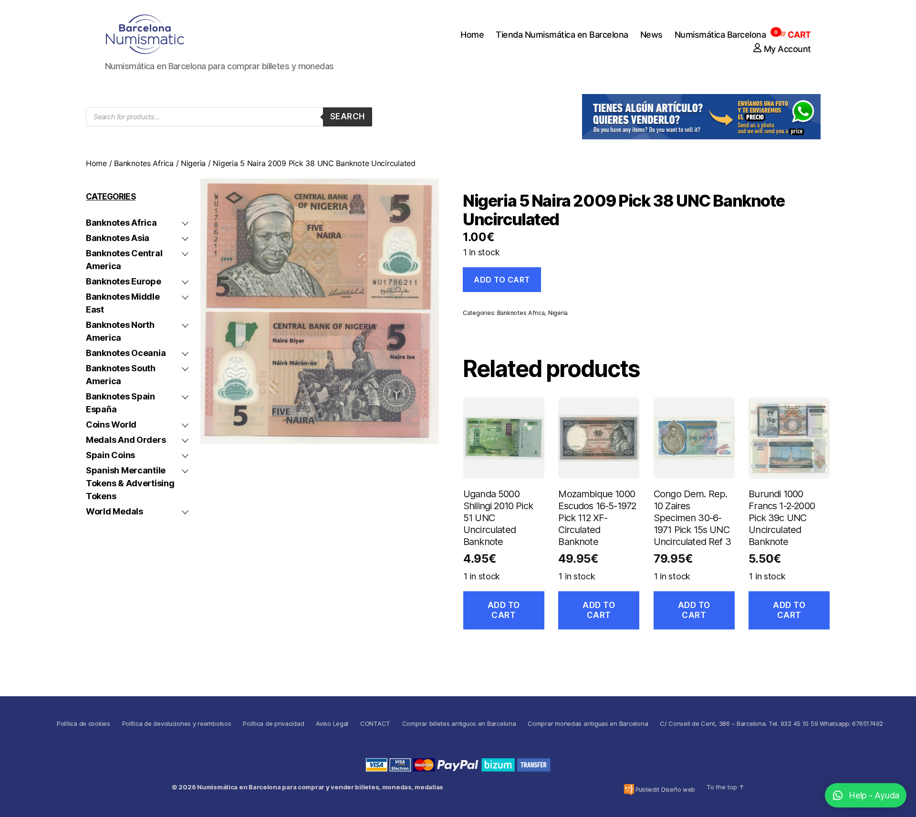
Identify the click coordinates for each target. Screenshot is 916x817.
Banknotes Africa (144, 163)
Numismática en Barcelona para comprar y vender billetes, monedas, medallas (320, 787)
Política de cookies (83, 723)
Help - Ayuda (874, 795)
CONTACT (375, 723)
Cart (794, 35)
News (651, 35)
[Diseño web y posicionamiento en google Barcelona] (629, 789)
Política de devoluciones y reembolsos (176, 723)
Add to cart (502, 279)
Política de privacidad (273, 723)
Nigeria (193, 163)
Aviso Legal (332, 723)
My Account (787, 49)
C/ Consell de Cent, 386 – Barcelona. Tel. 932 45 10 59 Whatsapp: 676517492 (771, 723)
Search (347, 116)
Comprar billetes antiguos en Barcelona (459, 723)
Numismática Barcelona (720, 35)
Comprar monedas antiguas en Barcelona (588, 723)
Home (472, 35)
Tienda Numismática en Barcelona (562, 35)
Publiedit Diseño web (665, 789)
